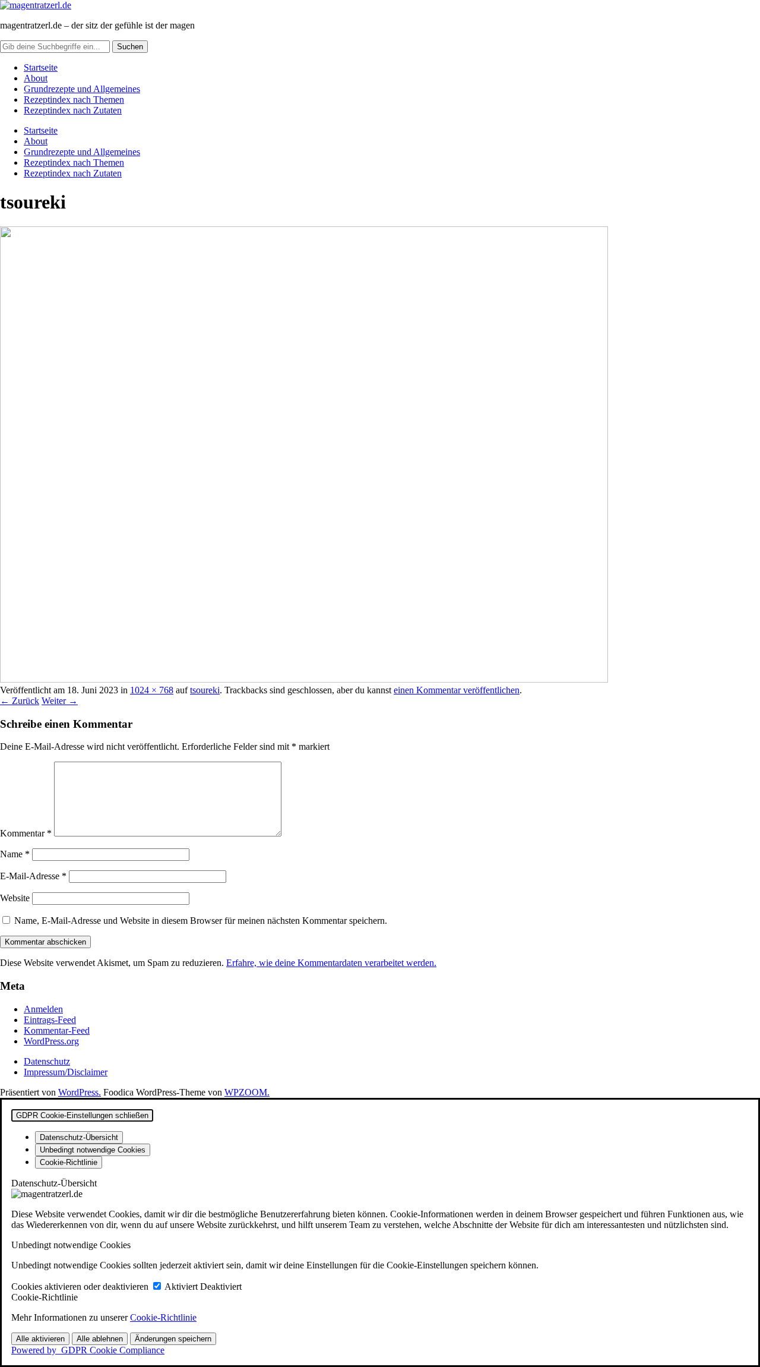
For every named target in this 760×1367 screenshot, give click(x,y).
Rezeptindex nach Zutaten (73, 110)
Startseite (41, 67)
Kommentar (26, 833)
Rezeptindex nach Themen (74, 99)
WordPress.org (51, 1041)
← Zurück (19, 701)
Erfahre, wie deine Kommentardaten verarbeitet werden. (331, 963)
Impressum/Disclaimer (65, 1072)
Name (15, 854)
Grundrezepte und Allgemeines (82, 89)
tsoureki (205, 690)
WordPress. (79, 1092)
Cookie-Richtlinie (163, 1317)
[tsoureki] (304, 679)
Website (15, 898)
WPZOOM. (247, 1092)
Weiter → (60, 701)
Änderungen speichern (173, 1338)
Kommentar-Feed (57, 1030)
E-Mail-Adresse (33, 876)
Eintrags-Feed (50, 1020)
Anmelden (43, 1009)
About (36, 78)
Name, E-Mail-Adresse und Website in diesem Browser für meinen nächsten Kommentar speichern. (200, 920)
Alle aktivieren (40, 1338)
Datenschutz (47, 1061)
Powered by (87, 1350)
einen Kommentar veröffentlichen (457, 690)
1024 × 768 (151, 690)
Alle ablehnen (100, 1338)
